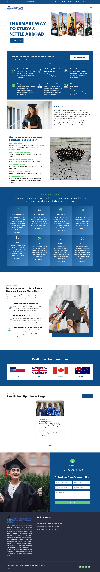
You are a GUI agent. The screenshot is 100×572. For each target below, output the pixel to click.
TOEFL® (82, 243)
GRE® (17, 243)
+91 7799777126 (31, 2)
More (79, 8)
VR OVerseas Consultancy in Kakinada (47, 529)
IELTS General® (39, 214)
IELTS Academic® (17, 214)
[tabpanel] (50, 421)
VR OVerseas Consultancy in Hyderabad (47, 526)
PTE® (39, 243)
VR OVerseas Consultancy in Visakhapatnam (49, 524)
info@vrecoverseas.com (15, 2)
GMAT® (60, 243)
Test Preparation (60, 8)
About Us (37, 8)
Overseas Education (44, 419)
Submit (72, 503)
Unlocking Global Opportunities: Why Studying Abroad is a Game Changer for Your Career (49, 425)
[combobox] (56, 487)
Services (71, 8)
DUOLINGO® (61, 214)
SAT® (82, 214)
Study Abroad (47, 8)
